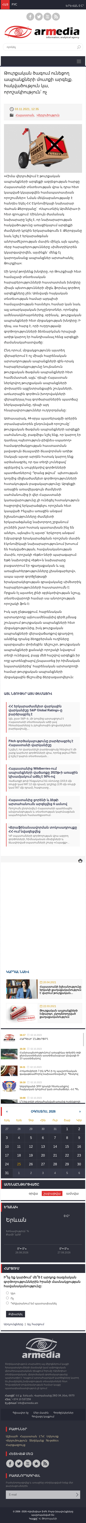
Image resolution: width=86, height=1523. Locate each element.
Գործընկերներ (63, 1412)
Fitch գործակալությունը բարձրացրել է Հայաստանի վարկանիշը (41, 743)
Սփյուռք (52, 1436)
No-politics (52, 1440)
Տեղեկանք (36, 1440)
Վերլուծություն (48, 115)
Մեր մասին (41, 1412)
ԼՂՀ (41, 1436)
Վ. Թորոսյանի (48, 1518)
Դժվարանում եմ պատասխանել (34, 1303)
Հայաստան (25, 115)
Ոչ (12, 1298)
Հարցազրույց (15, 1444)
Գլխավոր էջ (21, 1412)
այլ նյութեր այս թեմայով (28, 693)
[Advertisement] (43, 910)
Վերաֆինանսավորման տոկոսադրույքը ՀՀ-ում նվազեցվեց (43, 829)
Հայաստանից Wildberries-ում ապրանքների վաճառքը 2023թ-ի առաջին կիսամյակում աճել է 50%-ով (43, 772)
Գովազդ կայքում (43, 1416)
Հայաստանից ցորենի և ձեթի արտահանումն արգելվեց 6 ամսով (38, 802)
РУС (14, 4)
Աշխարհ (12, 1436)
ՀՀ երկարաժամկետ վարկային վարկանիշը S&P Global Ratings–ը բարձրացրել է (35, 710)
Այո (13, 1293)
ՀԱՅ (5, 4)
